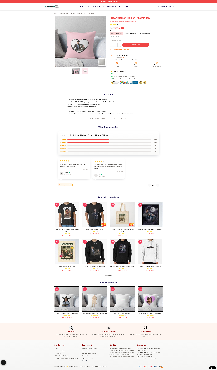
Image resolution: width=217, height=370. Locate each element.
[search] (149, 6)
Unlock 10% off (3, 362)
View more (108, 275)
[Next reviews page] (157, 185)
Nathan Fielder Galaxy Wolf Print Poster (150, 229)
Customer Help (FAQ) (88, 358)
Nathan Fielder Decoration (68, 13)
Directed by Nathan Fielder (122, 313)
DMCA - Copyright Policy (61, 355)
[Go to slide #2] (85, 71)
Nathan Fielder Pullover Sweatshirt (94, 266)
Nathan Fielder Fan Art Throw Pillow (67, 313)
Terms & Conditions (60, 351)
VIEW (66, 225)
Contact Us (85, 355)
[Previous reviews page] (149, 185)
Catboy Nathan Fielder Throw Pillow (150, 313)
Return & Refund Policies (89, 353)
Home (56, 13)
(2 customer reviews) (123, 24)
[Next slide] (104, 42)
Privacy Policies (59, 353)
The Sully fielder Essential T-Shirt (94, 229)
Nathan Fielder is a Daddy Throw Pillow (95, 313)
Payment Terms (86, 351)
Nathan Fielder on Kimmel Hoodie (150, 266)
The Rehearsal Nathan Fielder (67, 266)
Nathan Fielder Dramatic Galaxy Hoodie (122, 266)
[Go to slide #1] (76, 71)
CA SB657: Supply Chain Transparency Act (66, 358)
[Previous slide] (57, 42)
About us (57, 348)
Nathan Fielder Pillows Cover (86, 13)
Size (111, 31)
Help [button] (214, 367)
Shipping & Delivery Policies (89, 348)
